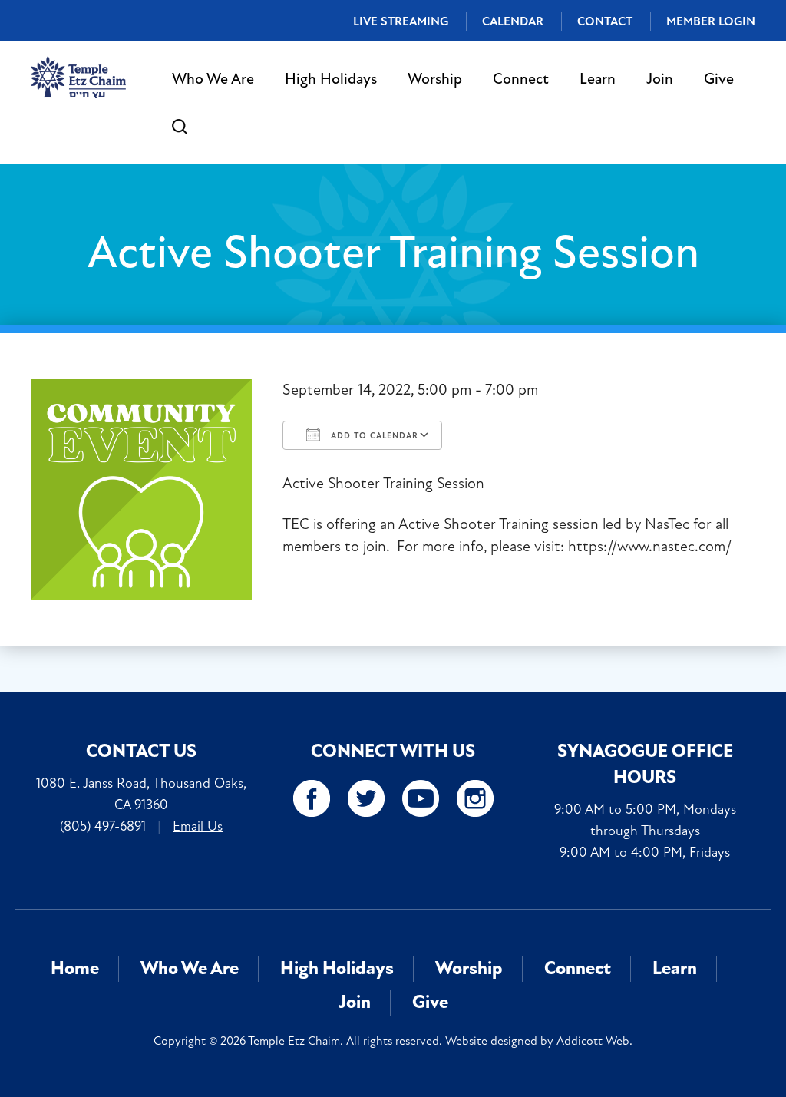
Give (719, 78)
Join (659, 78)
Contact (604, 21)
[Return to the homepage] (78, 77)
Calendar (512, 21)
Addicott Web (592, 1041)
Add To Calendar (373, 436)
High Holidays (331, 78)
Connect (521, 78)
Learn (598, 78)
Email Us (198, 826)
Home (75, 968)
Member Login (710, 21)
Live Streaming (400, 21)
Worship (435, 78)
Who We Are (213, 78)
